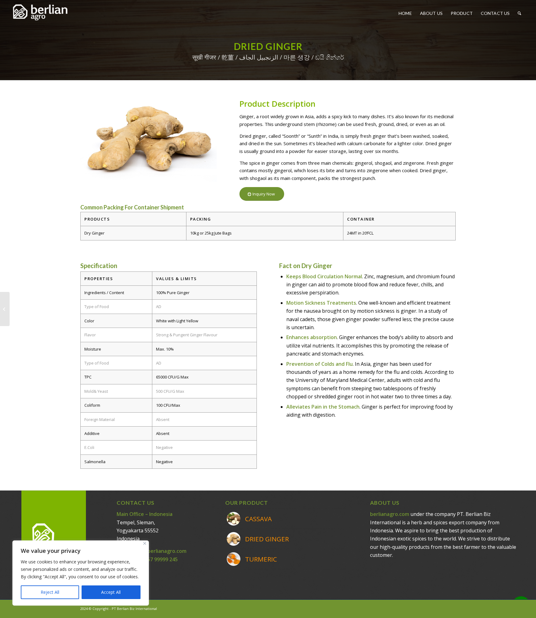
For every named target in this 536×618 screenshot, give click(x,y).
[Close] (144, 543)
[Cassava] (5, 309)
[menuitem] (405, 13)
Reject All (50, 592)
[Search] (519, 13)
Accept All (111, 592)
